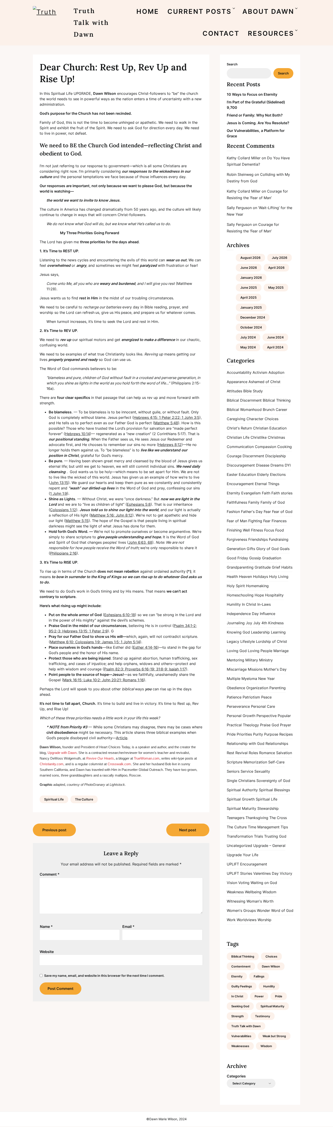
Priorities (244, 734)
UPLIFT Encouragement (247, 864)
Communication (240, 446)
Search (232, 64)
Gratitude (263, 567)
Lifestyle (247, 641)
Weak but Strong (274, 1036)
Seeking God (240, 1006)
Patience (234, 697)
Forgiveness (237, 539)
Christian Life (238, 437)
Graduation (271, 558)
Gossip (255, 558)
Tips (284, 827)
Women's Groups (241, 910)
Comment (50, 874)
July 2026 (279, 258)
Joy (249, 623)
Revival (241, 753)
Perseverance (238, 706)
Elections (278, 474)
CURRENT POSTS (199, 11)
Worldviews (246, 919)
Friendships (258, 539)
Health (232, 576)
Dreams (277, 465)
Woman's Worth (259, 901)
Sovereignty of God (273, 780)
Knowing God (238, 632)
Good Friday (237, 558)
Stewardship (268, 808)
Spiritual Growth (241, 799)
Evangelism (251, 493)
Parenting (277, 688)
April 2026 (276, 267)
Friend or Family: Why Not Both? (255, 115)
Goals (285, 548)
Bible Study (253, 391)
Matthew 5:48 (166, 423)
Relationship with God (245, 743)
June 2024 (275, 337)
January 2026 (251, 277)
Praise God (269, 725)
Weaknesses (240, 1046)
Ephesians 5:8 (139, 504)
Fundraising (278, 539)
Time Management (264, 827)
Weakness (235, 892)
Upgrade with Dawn (62, 753)
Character (254, 419)
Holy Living (278, 576)
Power (259, 996)
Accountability (239, 372)
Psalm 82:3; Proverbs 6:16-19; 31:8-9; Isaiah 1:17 (145, 669)
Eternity (233, 493)
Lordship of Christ (271, 641)
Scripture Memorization (247, 762)
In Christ (249, 604)
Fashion (233, 511)
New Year (266, 678)
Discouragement (241, 465)
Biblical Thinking (277, 400)
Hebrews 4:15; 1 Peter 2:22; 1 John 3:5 (166, 417)
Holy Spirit (236, 586)
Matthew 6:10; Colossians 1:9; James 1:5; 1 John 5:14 (95, 642)
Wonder (263, 910)
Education (247, 474)
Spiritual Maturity (241, 808)
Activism (260, 372)
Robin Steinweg (240, 174)
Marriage (281, 650)
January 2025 (251, 307)
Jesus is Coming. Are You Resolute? (258, 123)
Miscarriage (237, 669)
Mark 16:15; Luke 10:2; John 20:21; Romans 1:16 (103, 680)
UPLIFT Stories (239, 873)
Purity (258, 734)
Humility (234, 604)
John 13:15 (59, 482)
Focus (269, 530)
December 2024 (252, 317)
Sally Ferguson (239, 207)
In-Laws (264, 604)
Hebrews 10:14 (77, 433)
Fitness (257, 530)
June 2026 (248, 267)
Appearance (237, 381)
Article (121, 738)
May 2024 (248, 347)
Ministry (266, 660)
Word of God (282, 910)
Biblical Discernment (244, 400)
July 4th (260, 623)
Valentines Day (266, 873)
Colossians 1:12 (63, 510)
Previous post (54, 830)
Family (253, 502)
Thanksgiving (257, 817)
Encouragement (240, 483)
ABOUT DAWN (268, 11)
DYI (288, 465)
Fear (267, 511)
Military (251, 660)
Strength (237, 1016)
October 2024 (251, 327)
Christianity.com (51, 764)
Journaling (236, 623)
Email (128, 926)
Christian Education (270, 428)
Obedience (236, 688)
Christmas (276, 437)
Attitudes (234, 391)
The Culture (84, 799)
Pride (231, 734)
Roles (253, 753)
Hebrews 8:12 (169, 444)
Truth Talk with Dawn (91, 22)
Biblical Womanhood (244, 409)
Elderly (263, 474)
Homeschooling (240, 595)
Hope (259, 595)
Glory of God (267, 548)
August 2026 (250, 258)
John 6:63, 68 (140, 542)
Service (247, 771)
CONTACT (221, 33)
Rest (230, 753)
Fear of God (282, 511)
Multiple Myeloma (242, 678)
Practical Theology (243, 725)
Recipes (286, 734)
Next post (187, 830)
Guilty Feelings (241, 986)
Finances (279, 521)
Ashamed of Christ (264, 381)
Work (231, 919)
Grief (276, 567)
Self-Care (276, 762)
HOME (147, 11)
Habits (286, 567)
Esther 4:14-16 (145, 647)
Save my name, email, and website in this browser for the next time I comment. (104, 975)
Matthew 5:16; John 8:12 (111, 515)
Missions (255, 669)
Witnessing (236, 901)
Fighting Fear (259, 521)
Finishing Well (238, 530)
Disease (262, 465)
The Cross (278, 817)
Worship (264, 919)
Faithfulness (237, 502)
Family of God (273, 502)
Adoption (276, 372)
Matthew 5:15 (77, 520)
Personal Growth (241, 715)
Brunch (269, 409)
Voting (243, 882)
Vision (232, 882)
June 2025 (248, 287)
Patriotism (251, 697)
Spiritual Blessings (274, 790)
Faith (266, 493)
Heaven (245, 576)
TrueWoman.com (146, 758)
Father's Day (252, 511)
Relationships (276, 743)
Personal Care (263, 706)
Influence (267, 613)
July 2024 (248, 337)
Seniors (233, 771)
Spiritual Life (54, 799)
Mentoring (235, 660)
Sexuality (262, 771)
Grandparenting (240, 567)
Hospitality (274, 595)
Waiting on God (264, 882)
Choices (271, 419)
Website (47, 951)
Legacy (233, 641)
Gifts (251, 548)
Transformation (240, 836)
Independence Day (243, 613)
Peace (266, 697)
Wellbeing (253, 892)
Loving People (260, 650)
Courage (234, 456)
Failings (259, 976)
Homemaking (257, 586)
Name (46, 926)
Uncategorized (239, 845)
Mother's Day (275, 669)
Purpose (271, 734)
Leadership (260, 632)
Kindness (276, 623)
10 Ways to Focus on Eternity (252, 94)
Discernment (253, 456)
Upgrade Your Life (242, 855)
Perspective (266, 715)
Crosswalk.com (119, 764)
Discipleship (275, 456)
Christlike (259, 437)
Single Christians (241, 780)
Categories (236, 1076)
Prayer (285, 725)
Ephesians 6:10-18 (119, 614)
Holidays (260, 576)
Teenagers (235, 817)
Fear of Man (237, 521)
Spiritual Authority (242, 790)
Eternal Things (267, 483)
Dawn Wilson (271, 966)
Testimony (262, 1016)
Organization (257, 688)
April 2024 (275, 347)
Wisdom (269, 892)
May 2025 (276, 287)
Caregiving (236, 419)
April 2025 (248, 297)
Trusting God (275, 836)
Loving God (237, 650)
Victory (286, 873)
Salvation (284, 753)
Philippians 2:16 (63, 553)
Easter (232, 474)
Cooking (284, 446)
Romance (267, 753)
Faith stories (281, 493)
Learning (278, 632)
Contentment (241, 966)
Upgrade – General (269, 845)
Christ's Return (239, 428)
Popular (284, 715)
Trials (258, 836)
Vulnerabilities (241, 1036)
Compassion (265, 446)
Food (279, 530)
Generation (236, 548)
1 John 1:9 (58, 493)
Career (281, 409)
